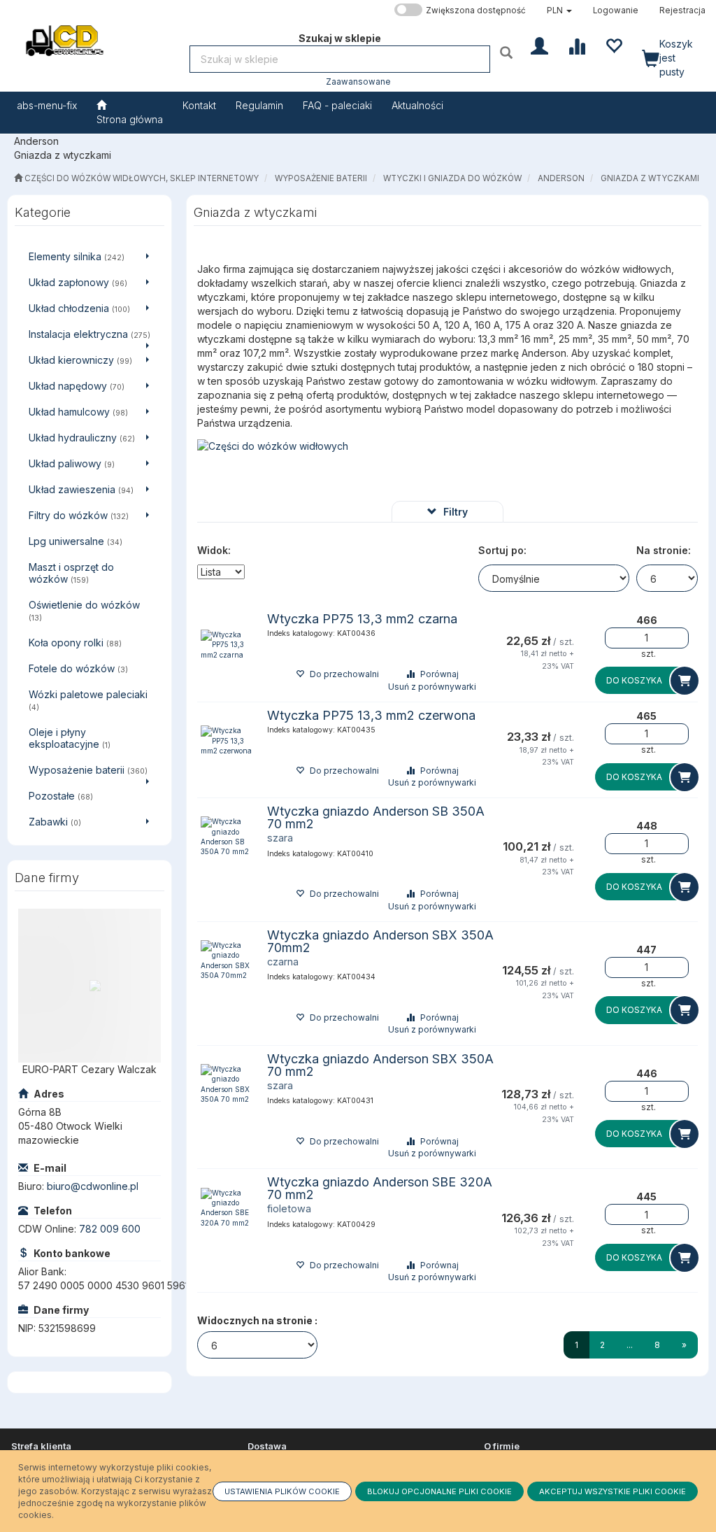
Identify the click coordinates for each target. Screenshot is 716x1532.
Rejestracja (682, 10)
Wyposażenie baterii (321, 178)
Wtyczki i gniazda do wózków (452, 178)
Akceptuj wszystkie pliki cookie (612, 1491)
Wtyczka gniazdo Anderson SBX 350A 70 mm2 (380, 1065)
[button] (559, 10)
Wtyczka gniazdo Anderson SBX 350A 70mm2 (380, 941)
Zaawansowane (358, 82)
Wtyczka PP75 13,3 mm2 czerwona (371, 715)
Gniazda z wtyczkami (650, 178)
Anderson (561, 178)
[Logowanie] (539, 44)
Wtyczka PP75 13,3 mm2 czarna (362, 618)
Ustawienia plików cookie (282, 1491)
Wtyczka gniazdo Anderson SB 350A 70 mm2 (376, 817)
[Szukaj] (508, 52)
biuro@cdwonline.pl (92, 1186)
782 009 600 (110, 1229)
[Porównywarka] (576, 44)
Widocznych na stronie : (257, 1320)
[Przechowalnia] (613, 44)
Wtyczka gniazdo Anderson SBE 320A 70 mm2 (379, 1188)
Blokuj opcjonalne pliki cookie (439, 1491)
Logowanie (615, 10)
